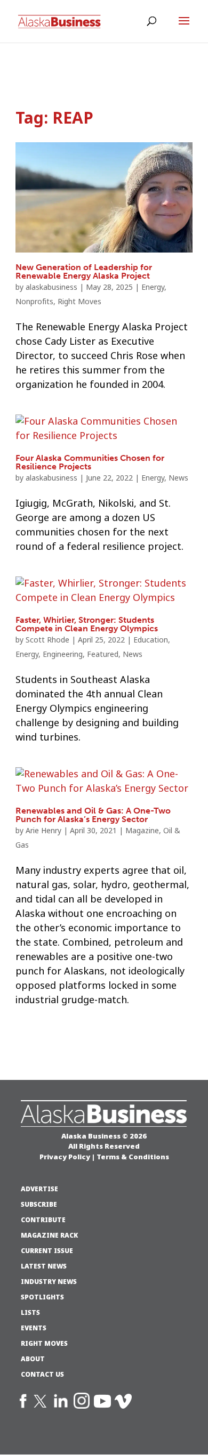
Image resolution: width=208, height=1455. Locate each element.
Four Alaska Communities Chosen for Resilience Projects (89, 462)
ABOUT (33, 1359)
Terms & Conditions (133, 1156)
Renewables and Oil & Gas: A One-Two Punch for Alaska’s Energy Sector (93, 815)
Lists (30, 1313)
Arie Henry (43, 830)
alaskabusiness (51, 287)
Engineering (63, 654)
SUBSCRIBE (39, 1204)
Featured (102, 654)
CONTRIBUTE (43, 1220)
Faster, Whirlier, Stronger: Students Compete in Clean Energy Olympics (86, 624)
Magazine (142, 830)
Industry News (49, 1282)
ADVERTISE (39, 1189)
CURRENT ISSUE (47, 1251)
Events (33, 1328)
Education (150, 640)
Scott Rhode (47, 640)
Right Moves (79, 301)
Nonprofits (34, 301)
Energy (152, 287)
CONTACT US (42, 1374)
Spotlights (42, 1297)
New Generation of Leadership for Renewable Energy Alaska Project (83, 271)
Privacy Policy (64, 1156)
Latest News (44, 1266)
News (178, 478)
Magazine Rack (49, 1235)
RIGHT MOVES (44, 1343)
